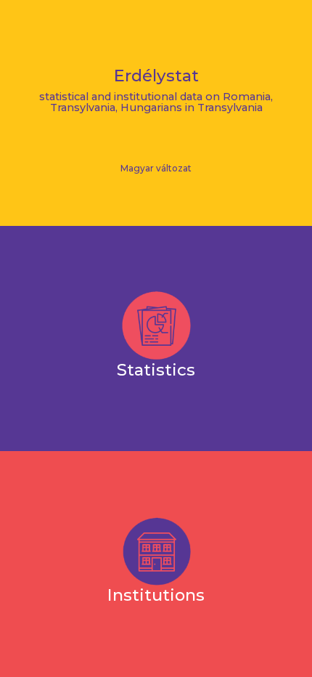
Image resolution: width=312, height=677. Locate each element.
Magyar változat (156, 168)
